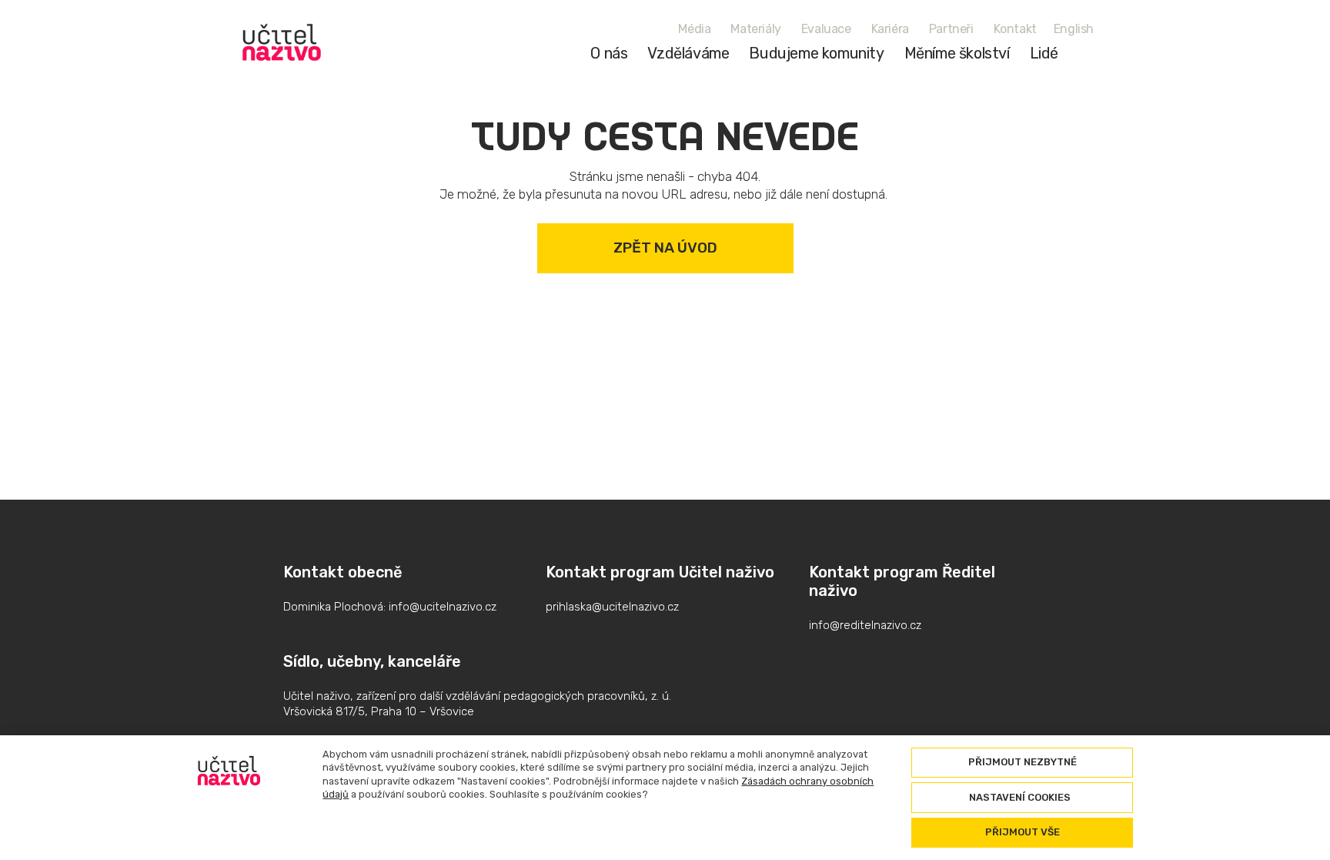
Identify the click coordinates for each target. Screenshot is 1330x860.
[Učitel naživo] (282, 42)
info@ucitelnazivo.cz (442, 607)
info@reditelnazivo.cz (865, 625)
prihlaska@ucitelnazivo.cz (612, 607)
